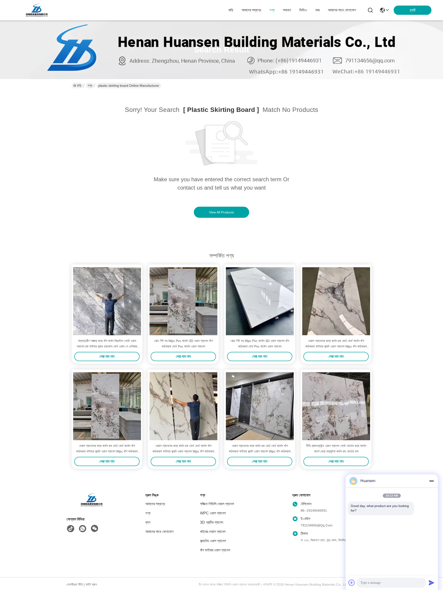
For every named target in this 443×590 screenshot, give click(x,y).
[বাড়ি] (91, 505)
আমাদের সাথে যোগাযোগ (342, 10)
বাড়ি (230, 10)
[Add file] (351, 583)
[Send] (431, 583)
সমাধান (287, 10)
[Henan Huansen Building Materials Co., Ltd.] (37, 10)
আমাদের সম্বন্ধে (251, 10)
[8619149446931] (82, 529)
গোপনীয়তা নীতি (74, 584)
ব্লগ (147, 522)
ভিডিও (303, 10)
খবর (317, 10)
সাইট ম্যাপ (91, 584)
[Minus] (431, 481)
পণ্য (272, 10)
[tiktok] (70, 529)
